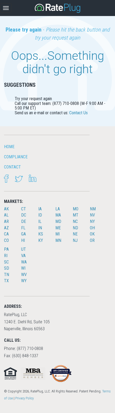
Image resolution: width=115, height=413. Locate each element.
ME (58, 227)
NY (92, 221)
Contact (12, 167)
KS (40, 234)
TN (6, 274)
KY (40, 240)
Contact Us (78, 112)
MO (75, 208)
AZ (6, 227)
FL (23, 227)
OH (92, 227)
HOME (9, 146)
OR (92, 240)
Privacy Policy (24, 398)
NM (93, 208)
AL (6, 215)
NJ (75, 240)
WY (24, 280)
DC (23, 215)
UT (23, 249)
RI (5, 255)
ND (75, 227)
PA (6, 249)
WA (24, 262)
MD (58, 221)
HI (23, 240)
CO (6, 240)
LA (57, 208)
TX (6, 280)
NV (92, 215)
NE (75, 234)
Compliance (16, 156)
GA (23, 234)
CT (23, 208)
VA (23, 255)
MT (75, 215)
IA (40, 208)
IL (39, 221)
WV (24, 274)
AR (6, 221)
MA (58, 215)
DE (23, 221)
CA (6, 234)
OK (92, 234)
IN (40, 227)
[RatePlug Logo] (57, 8)
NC (75, 221)
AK (6, 208)
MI (57, 234)
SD (6, 268)
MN (58, 240)
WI (23, 268)
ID (40, 215)
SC (6, 262)
